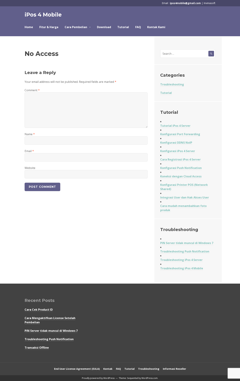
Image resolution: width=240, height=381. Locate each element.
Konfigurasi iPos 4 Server (177, 151)
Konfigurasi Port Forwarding (180, 134)
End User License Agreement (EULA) (77, 368)
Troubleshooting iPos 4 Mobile (181, 268)
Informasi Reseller (174, 368)
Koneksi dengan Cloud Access (181, 176)
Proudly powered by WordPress (98, 378)
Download (104, 27)
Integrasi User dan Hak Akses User (184, 197)
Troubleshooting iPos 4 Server (181, 260)
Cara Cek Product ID (39, 310)
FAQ (138, 27)
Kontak (107, 368)
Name (30, 134)
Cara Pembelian (76, 27)
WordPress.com (149, 378)
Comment (32, 90)
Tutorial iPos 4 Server (175, 126)
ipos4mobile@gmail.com (185, 3)
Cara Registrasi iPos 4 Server (180, 159)
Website (30, 168)
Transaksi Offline (37, 348)
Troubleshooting (172, 84)
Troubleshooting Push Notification (184, 251)
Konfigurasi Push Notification (181, 168)
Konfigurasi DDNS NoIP (176, 143)
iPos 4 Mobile (43, 14)
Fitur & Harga (48, 27)
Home (29, 27)
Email (29, 151)
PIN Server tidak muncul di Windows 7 (186, 243)
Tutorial (123, 27)
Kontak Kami (156, 27)
